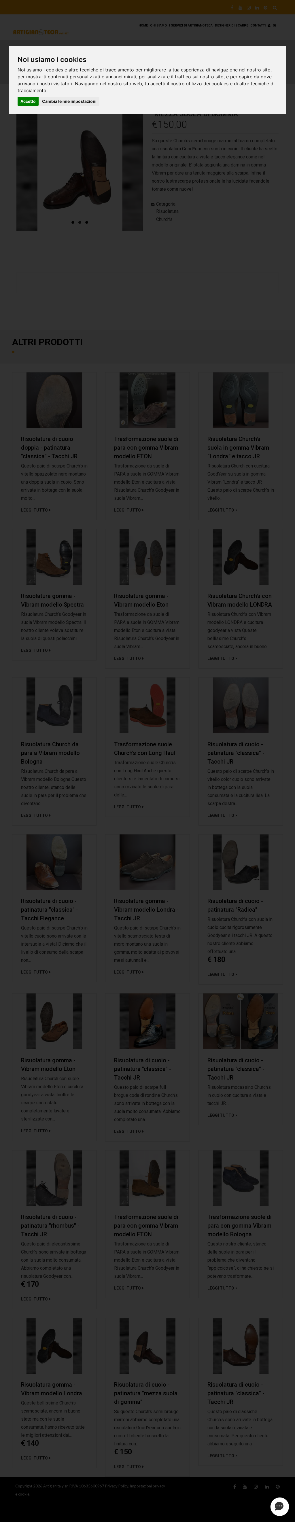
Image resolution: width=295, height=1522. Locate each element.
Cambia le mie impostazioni (69, 101)
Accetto (28, 101)
